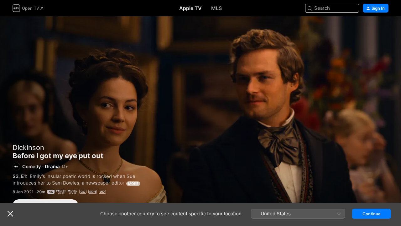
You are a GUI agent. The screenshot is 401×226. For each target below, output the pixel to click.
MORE (133, 183)
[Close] (10, 214)
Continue (371, 213)
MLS (216, 8)
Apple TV (190, 8)
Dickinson (28, 147)
